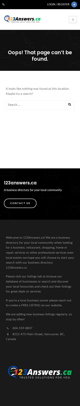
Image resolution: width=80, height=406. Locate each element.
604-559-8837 (22, 328)
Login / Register (58, 4)
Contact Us (20, 203)
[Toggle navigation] (73, 19)
